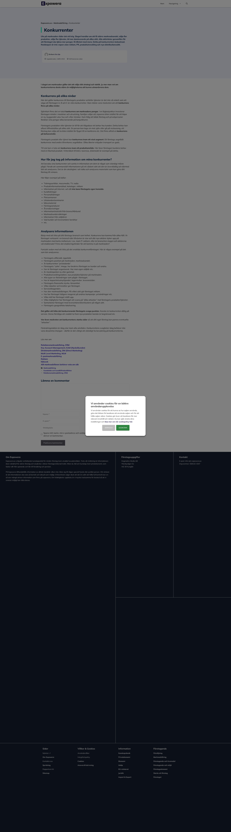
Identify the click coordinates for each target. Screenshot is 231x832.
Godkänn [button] (123, 428)
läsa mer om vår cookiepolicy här (118, 422)
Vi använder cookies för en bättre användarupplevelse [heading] (109, 405)
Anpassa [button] (109, 428)
